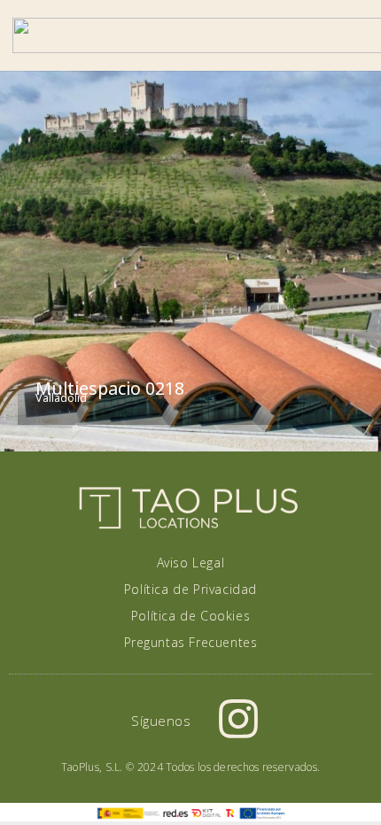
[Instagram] (238, 719)
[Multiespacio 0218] (190, 261)
